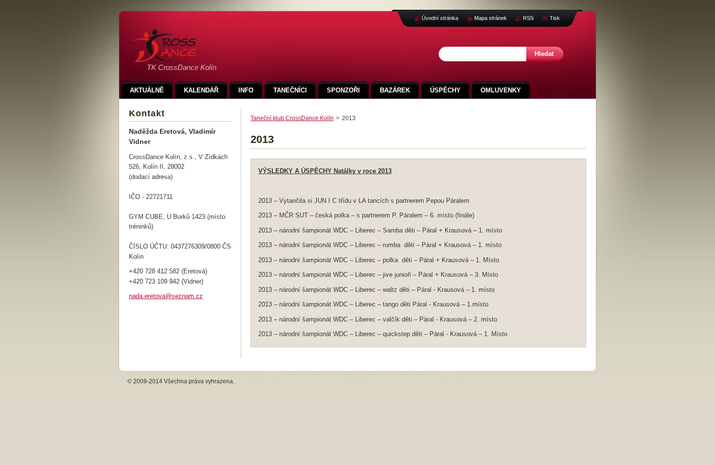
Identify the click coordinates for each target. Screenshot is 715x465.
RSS (528, 18)
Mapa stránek (490, 18)
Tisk (555, 18)
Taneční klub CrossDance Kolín (292, 118)
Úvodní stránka (440, 18)
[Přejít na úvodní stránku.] (164, 57)
